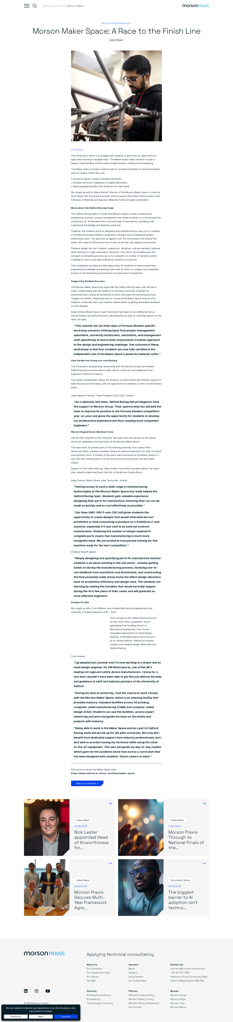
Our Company (94, 968)
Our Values (92, 976)
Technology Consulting (100, 1003)
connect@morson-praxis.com (187, 968)
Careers (133, 972)
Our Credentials (137, 980)
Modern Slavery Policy (141, 999)
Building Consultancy (99, 995)
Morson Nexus (178, 1007)
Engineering (93, 999)
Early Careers (136, 976)
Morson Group (178, 995)
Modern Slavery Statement (144, 1003)
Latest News (116, 40)
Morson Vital (177, 1003)
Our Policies (135, 1007)
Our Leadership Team (98, 972)
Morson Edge (178, 999)
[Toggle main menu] (26, 5)
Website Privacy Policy (141, 995)
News (132, 968)
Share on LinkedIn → (87, 783)
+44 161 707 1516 (179, 972)
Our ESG (91, 980)
